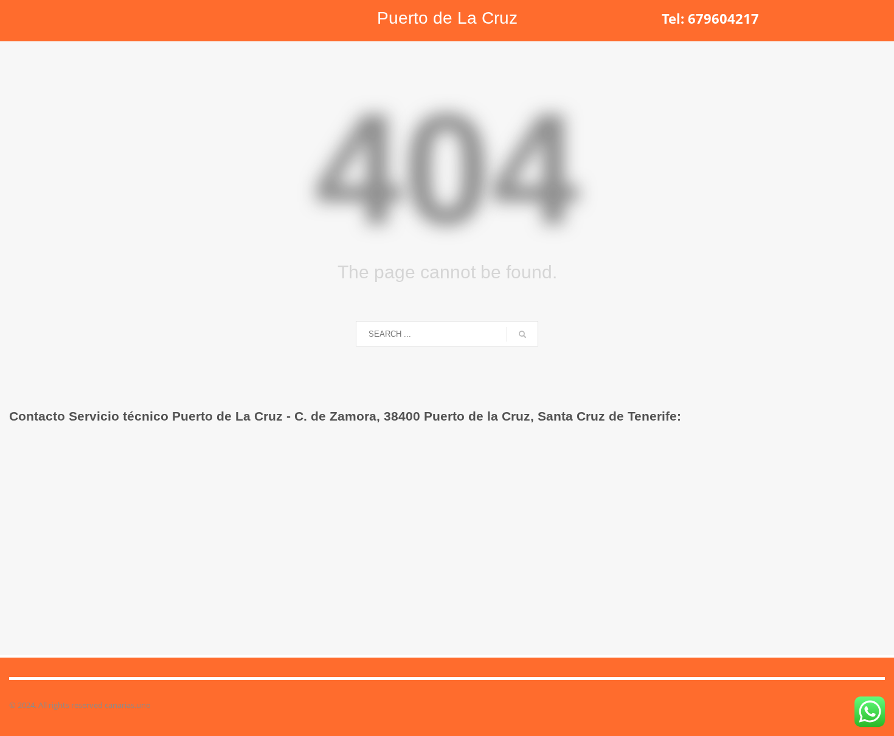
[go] (522, 334)
